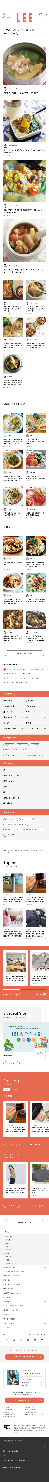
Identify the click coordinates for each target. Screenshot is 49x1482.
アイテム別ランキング (36, 1206)
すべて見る (39, 995)
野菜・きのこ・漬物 (11, 775)
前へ (5, 994)
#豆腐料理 (25, 669)
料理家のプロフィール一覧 (35, 755)
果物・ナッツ (8, 781)
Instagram (14, 1340)
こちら (17, 1432)
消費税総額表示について (10, 1417)
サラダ (6, 723)
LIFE (6, 1247)
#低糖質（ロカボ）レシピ (34, 829)
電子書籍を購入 (26, 1382)
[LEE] (24, 17)
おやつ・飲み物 (9, 728)
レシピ (15, 1089)
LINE (42, 1340)
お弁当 (28, 723)
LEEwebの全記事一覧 (36, 1144)
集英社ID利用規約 (30, 1410)
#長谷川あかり (21, 750)
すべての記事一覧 (10, 1263)
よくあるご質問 (7, 1410)
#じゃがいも (12, 674)
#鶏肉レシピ (40, 669)
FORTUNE (8, 1257)
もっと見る (11, 755)
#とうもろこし (12, 678)
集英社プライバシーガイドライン (34, 1414)
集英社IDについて (8, 1412)
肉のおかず (7, 701)
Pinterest (35, 1340)
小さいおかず (8, 706)
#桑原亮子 (8, 750)
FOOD (7, 1243)
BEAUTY (8, 1240)
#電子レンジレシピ (26, 820)
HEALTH (8, 1250)
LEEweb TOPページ (24, 1222)
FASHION (8, 1237)
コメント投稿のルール (9, 1414)
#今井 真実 (35, 745)
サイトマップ (7, 1407)
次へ (17, 994)
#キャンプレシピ (10, 820)
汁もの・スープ (9, 717)
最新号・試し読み (26, 1379)
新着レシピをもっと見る (24, 653)
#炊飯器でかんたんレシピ (13, 829)
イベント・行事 (32, 728)
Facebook (7, 1340)
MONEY (7, 1253)
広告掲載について (30, 1407)
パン (28, 712)
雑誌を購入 (25, 1385)
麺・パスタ (7, 712)
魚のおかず (30, 701)
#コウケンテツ (22, 745)
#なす (37, 678)
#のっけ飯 (11, 669)
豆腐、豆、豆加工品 (11, 798)
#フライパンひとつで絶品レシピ (15, 825)
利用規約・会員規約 (30, 1412)
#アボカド (23, 683)
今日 (6, 1089)
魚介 (5, 786)
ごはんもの (30, 706)
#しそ (26, 678)
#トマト (10, 683)
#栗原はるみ (9, 745)
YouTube (28, 1340)
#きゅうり (26, 674)
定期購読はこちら (24, 1400)
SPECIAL (8, 1260)
